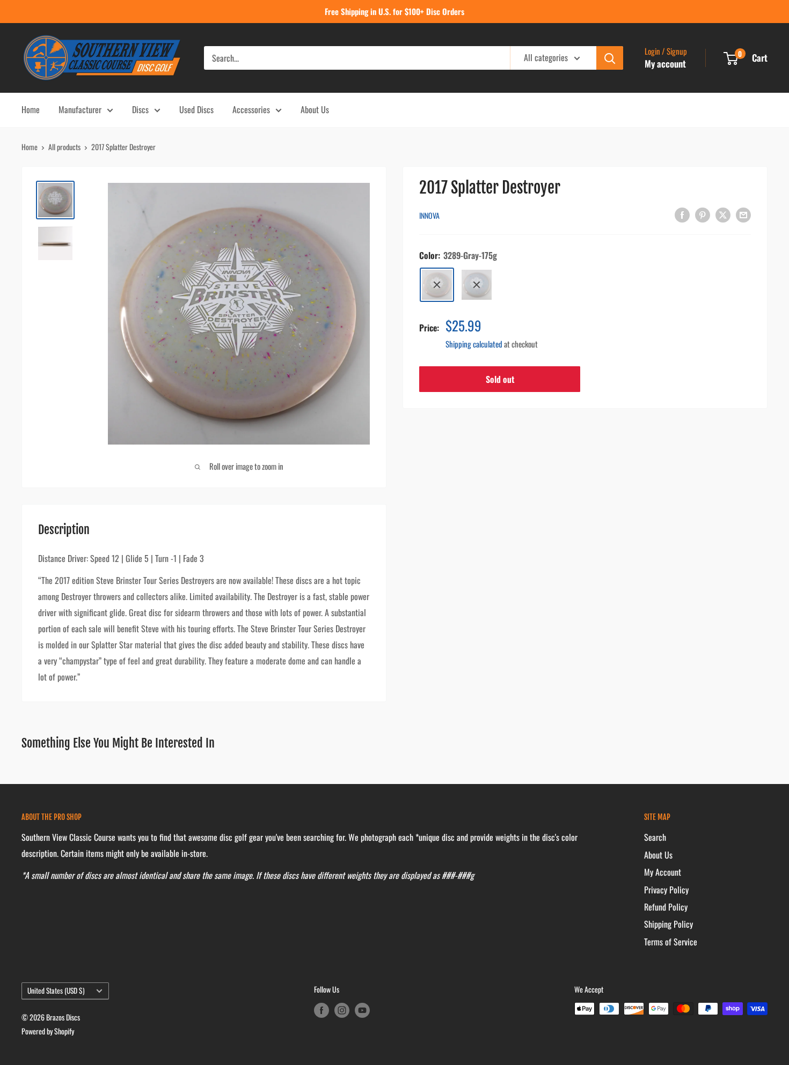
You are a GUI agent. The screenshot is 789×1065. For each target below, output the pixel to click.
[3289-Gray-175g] (437, 285)
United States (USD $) (56, 990)
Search (655, 837)
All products (64, 146)
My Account (662, 872)
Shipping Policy (668, 924)
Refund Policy (666, 906)
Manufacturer (80, 109)
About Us (315, 109)
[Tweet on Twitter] (722, 214)
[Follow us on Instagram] (341, 1010)
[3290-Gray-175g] (476, 285)
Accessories (251, 109)
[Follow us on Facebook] (321, 1010)
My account (665, 63)
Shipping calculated (473, 344)
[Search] (609, 58)
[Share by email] (743, 214)
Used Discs (196, 109)
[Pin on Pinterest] (702, 214)
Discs (140, 109)
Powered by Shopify (47, 1031)
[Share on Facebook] (682, 214)
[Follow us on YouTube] (362, 1010)
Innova (429, 215)
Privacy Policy (666, 889)
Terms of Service (670, 941)
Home (30, 109)
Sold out (500, 379)
